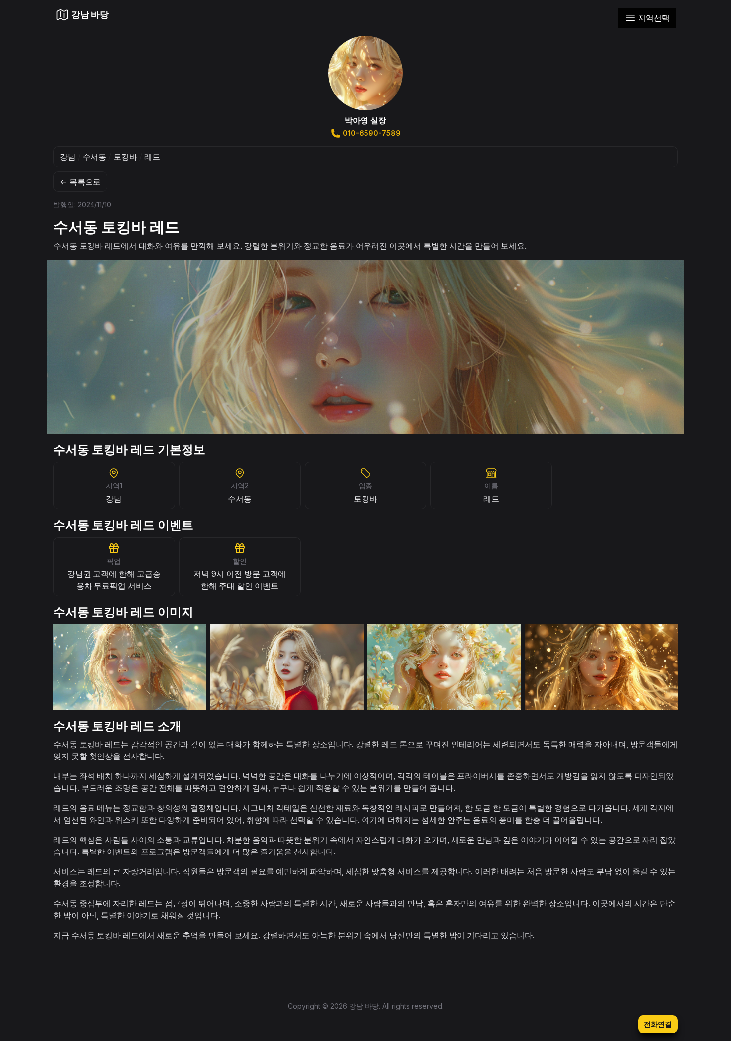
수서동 (94, 157)
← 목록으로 (80, 182)
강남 (68, 157)
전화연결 (658, 1024)
